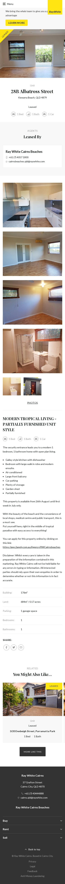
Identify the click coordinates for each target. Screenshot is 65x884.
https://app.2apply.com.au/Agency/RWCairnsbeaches (31, 547)
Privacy (32, 861)
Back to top (34, 849)
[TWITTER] (14, 647)
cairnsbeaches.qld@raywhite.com (27, 161)
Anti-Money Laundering (32, 876)
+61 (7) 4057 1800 (18, 157)
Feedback (32, 871)
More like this (32, 751)
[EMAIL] (21, 647)
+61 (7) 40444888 (34, 793)
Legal (32, 866)
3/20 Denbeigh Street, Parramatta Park (32, 731)
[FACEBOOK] (6, 647)
